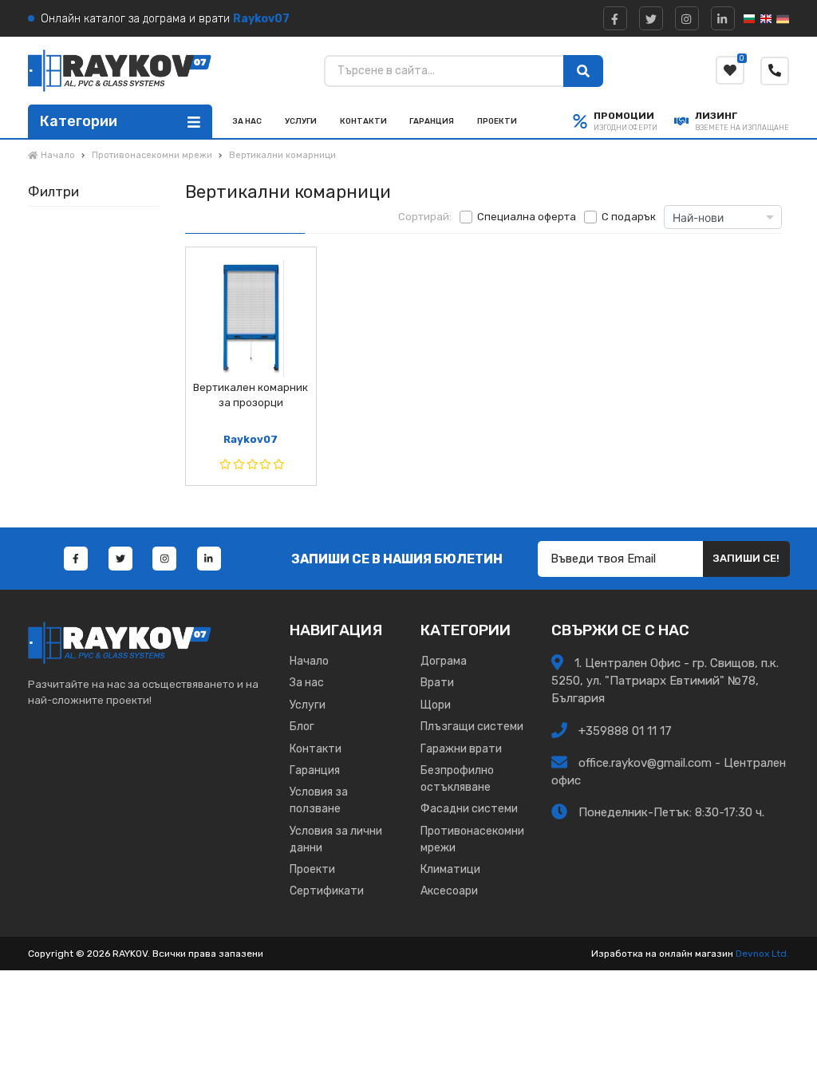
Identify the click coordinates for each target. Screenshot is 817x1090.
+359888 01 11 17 (623, 730)
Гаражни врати (461, 749)
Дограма (443, 661)
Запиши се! (746, 558)
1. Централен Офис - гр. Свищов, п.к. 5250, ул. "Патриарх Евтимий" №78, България (665, 680)
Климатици (450, 869)
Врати (437, 682)
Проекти (497, 121)
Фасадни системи (469, 809)
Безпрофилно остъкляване (457, 779)
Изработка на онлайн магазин (662, 953)
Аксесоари (449, 891)
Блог (302, 726)
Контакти (363, 121)
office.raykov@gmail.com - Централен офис (668, 771)
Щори (435, 705)
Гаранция (431, 121)
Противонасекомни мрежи (472, 839)
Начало (309, 661)
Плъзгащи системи (471, 726)
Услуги (301, 121)
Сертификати (327, 891)
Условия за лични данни (336, 839)
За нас (247, 121)
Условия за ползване (319, 800)
